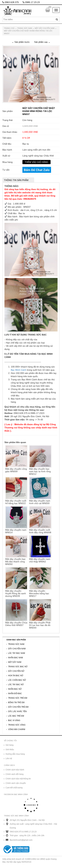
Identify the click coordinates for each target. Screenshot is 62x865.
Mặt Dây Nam (14, 662)
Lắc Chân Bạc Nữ (17, 680)
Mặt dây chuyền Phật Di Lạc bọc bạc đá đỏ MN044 (39, 625)
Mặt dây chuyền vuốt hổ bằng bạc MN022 (15, 501)
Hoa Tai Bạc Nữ (15, 675)
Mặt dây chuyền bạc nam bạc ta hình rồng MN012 (40, 471)
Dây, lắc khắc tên (17, 711)
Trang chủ (9, 28)
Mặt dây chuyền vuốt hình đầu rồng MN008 (40, 531)
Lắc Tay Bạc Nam (16, 653)
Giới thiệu (10, 749)
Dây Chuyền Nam (17, 649)
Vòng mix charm (16, 729)
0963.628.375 (11, 2)
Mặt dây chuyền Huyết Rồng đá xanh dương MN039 (15, 593)
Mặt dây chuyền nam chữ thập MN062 (39, 560)
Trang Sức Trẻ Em (17, 698)
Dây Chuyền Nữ (16, 671)
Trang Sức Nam (24, 28)
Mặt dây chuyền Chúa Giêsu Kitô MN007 (16, 623)
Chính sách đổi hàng (15, 774)
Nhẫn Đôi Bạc (15, 693)
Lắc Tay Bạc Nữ (16, 684)
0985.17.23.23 (32, 2)
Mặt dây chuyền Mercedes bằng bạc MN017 (39, 593)
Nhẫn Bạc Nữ (15, 689)
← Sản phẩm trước (21, 42)
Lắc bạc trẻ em (16, 716)
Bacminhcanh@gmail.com (21, 840)
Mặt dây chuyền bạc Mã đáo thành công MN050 (15, 561)
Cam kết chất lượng (14, 788)
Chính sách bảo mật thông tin (18, 779)
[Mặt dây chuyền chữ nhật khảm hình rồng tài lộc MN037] (31, 74)
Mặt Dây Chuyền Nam (44, 28)
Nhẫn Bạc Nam (15, 658)
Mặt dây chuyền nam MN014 (15, 531)
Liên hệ (9, 758)
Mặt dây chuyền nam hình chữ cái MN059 (39, 501)
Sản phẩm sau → (42, 42)
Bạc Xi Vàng (14, 720)
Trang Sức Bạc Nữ (18, 666)
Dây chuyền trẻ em (18, 707)
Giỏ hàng (10, 745)
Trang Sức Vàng (16, 725)
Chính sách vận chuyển (16, 783)
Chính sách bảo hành (15, 770)
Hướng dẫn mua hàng (15, 754)
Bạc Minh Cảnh (18, 370)
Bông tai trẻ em (16, 702)
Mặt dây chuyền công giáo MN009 (16, 470)
